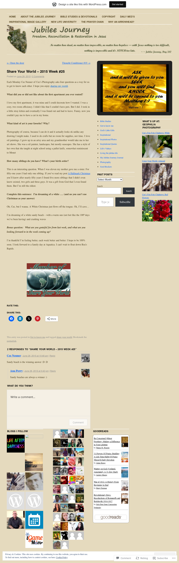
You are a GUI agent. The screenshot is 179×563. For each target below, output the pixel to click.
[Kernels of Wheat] (16, 501)
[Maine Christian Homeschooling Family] (34, 501)
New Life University (64, 21)
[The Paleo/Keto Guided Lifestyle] (34, 444)
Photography (105, 162)
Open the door (15, 62)
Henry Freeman (101, 488)
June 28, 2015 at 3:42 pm (36, 370)
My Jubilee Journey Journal (111, 157)
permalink (11, 340)
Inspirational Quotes (108, 143)
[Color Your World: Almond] (157, 190)
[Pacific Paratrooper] (34, 481)
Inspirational (105, 134)
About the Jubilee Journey (38, 16)
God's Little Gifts (107, 130)
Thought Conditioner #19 (76, 62)
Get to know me (37, 337)
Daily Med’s (127, 16)
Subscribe (125, 202)
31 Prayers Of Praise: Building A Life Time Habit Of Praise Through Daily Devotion (106, 456)
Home (12, 16)
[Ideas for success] (16, 520)
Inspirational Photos (108, 139)
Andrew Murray (101, 475)
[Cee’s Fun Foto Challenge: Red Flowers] (157, 220)
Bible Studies (105, 121)
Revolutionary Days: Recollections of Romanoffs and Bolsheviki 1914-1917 (107, 498)
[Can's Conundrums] (34, 462)
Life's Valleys (105, 148)
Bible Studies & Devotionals (78, 16)
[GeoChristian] (16, 481)
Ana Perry (16, 371)
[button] (126, 103)
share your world (64, 337)
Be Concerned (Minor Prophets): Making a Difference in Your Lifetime (107, 441)
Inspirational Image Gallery (27, 21)
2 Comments (38, 76)
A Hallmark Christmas (79, 173)
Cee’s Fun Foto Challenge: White (156, 132)
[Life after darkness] (16, 444)
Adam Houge (100, 463)
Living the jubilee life (109, 153)
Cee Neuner (14, 355)
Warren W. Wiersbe (102, 447)
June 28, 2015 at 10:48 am (35, 355)
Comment (78, 422)
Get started (117, 4)
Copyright (108, 16)
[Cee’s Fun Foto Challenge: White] (157, 156)
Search (100, 186)
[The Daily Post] (34, 520)
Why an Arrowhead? (121, 21)
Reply (52, 355)
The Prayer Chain (92, 21)
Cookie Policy (62, 557)
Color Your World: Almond (153, 160)
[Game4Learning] (34, 539)
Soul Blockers (106, 166)
